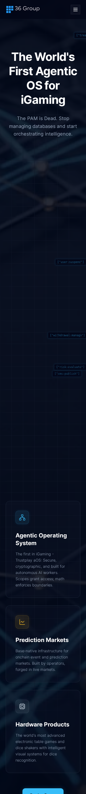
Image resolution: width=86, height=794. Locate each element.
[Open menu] (75, 9)
